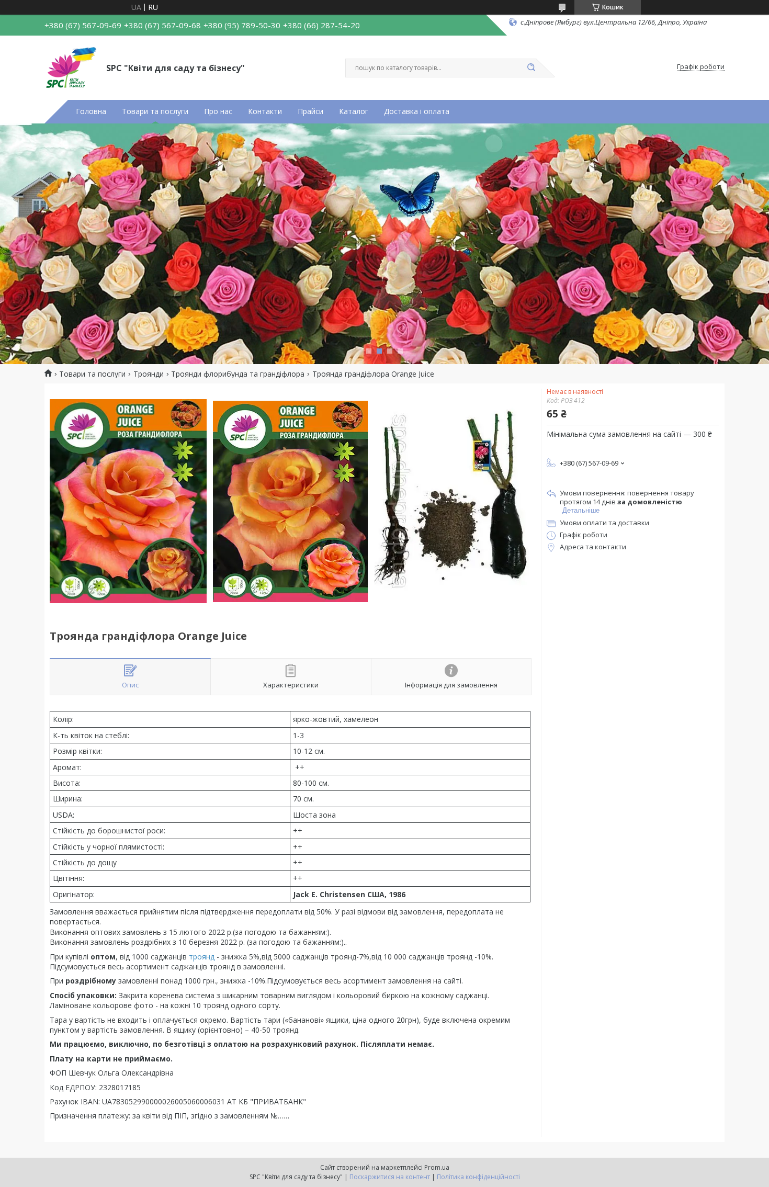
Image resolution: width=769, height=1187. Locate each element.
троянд (201, 957)
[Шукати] (531, 68)
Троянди (148, 374)
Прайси (310, 111)
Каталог (353, 111)
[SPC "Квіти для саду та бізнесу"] (70, 67)
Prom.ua (436, 1167)
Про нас (218, 111)
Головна (91, 111)
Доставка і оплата (416, 111)
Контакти (265, 111)
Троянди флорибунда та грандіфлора (237, 374)
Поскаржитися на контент (389, 1176)
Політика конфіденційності (478, 1176)
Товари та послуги (155, 111)
